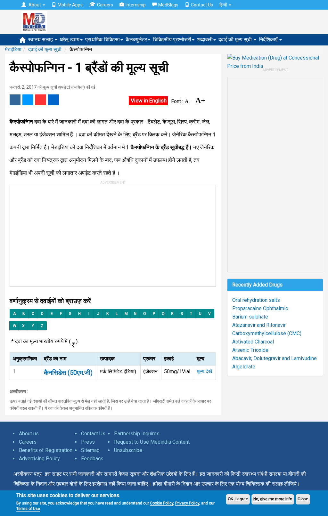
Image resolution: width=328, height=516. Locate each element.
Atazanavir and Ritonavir (259, 325)
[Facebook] (15, 99)
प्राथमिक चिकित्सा (102, 39)
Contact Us (202, 4)
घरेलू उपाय (69, 39)
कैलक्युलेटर (136, 39)
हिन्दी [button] (223, 4)
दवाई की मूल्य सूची (235, 39)
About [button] (35, 4)
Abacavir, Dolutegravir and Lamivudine (274, 358)
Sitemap (90, 450)
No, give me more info (272, 499)
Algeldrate (243, 367)
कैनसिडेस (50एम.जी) (68, 372)
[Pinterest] (40, 99)
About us (29, 434)
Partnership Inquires (137, 434)
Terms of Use (28, 508)
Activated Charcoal (253, 342)
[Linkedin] (53, 99)
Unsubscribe (128, 450)
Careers (105, 4)
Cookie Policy (161, 503)
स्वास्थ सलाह (41, 39)
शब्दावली (205, 39)
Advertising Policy (39, 459)
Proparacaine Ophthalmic (260, 308)
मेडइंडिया (13, 49)
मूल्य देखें (204, 371)
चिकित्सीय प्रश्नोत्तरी (172, 39)
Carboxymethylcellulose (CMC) (266, 333)
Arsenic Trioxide (250, 350)
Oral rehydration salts (256, 300)
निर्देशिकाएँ (269, 39)
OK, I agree (238, 499)
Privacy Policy (187, 503)
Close (303, 499)
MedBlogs (168, 4)
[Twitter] (27, 99)
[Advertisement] (107, 234)
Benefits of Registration (45, 450)
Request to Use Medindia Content (152, 442)
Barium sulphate (250, 317)
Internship (136, 4)
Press (88, 442)
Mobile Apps (70, 4)
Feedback (92, 459)
